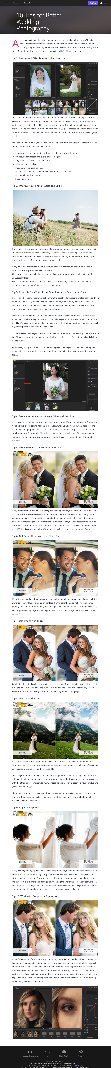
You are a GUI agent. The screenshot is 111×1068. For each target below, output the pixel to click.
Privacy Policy (78, 1065)
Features (14, 3)
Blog (20, 3)
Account (105, 3)
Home (7, 3)
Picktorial (44, 433)
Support (27, 3)
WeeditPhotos (18, 614)
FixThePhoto (66, 51)
